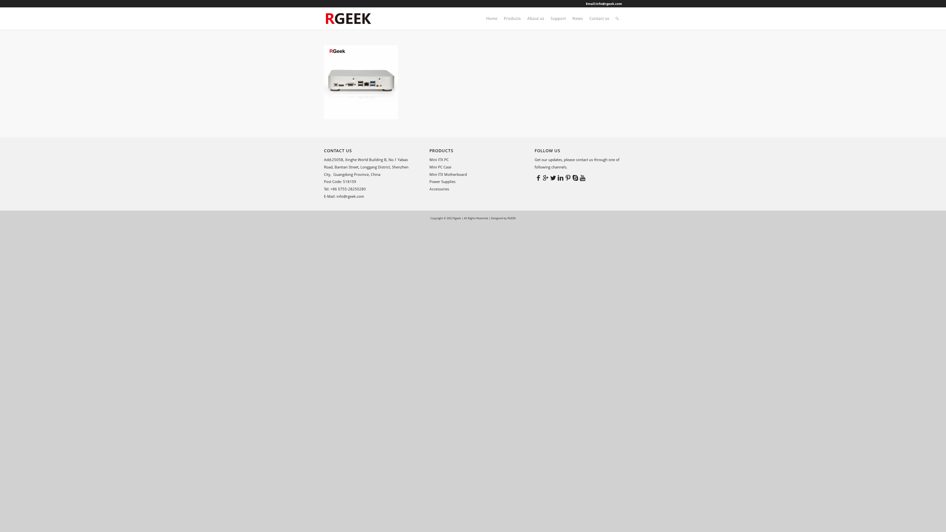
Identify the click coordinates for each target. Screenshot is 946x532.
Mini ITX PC (439, 159)
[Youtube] (582, 177)
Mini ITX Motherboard (448, 174)
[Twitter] (553, 177)
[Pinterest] (568, 177)
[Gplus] (545, 177)
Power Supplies (442, 181)
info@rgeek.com (609, 3)
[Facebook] (538, 177)
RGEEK (511, 218)
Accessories (439, 188)
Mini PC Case (440, 167)
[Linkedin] (560, 177)
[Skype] (575, 177)
